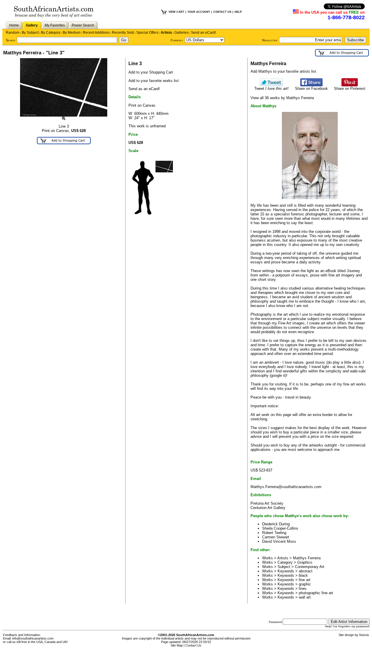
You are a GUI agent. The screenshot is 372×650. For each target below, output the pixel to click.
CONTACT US (222, 11)
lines (303, 588)
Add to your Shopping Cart (150, 72)
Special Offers (147, 33)
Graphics (304, 562)
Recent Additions (96, 33)
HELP (238, 11)
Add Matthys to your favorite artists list (283, 71)
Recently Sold (123, 33)
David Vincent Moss (279, 541)
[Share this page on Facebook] (311, 85)
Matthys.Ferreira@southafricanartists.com (286, 487)
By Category (50, 33)
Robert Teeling (274, 533)
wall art (305, 597)
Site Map (177, 645)
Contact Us (193, 645)
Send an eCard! (203, 33)
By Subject (30, 33)
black (303, 575)
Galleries (181, 33)
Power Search (83, 25)
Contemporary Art (309, 567)
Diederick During (276, 524)
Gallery (32, 25)
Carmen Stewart (275, 537)
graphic (305, 584)
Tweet (271, 88)
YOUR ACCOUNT (198, 11)
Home (14, 25)
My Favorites (55, 25)
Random (12, 33)
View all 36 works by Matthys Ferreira (282, 98)
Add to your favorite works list (153, 80)
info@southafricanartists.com (32, 638)
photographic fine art (316, 593)
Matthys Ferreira (307, 558)
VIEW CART (176, 11)
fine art (304, 580)
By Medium (72, 33)
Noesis (364, 635)
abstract (305, 571)
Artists (166, 33)
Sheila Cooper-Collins (280, 528)
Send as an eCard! (144, 89)
